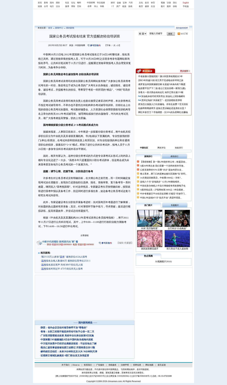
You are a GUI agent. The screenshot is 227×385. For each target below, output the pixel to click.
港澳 (40, 6)
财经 (113, 2)
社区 (67, 2)
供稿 (175, 6)
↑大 (114, 45)
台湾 (46, 6)
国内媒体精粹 (182, 28)
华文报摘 (101, 2)
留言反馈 (162, 365)
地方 (52, 6)
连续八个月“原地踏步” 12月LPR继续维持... (160, 181)
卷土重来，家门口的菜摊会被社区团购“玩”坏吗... (163, 173)
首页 (40, 2)
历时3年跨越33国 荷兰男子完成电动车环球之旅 (160, 80)
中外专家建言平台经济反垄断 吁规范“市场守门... (163, 193)
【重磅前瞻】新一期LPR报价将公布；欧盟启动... (163, 162)
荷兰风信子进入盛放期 (177, 248)
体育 (153, 2)
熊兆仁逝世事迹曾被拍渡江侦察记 (58, 347)
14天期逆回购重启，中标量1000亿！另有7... (161, 177)
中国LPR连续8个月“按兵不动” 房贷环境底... (161, 197)
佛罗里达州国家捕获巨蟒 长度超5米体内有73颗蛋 (161, 84)
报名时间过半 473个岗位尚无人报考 (62, 269)
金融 (119, 2)
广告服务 (100, 365)
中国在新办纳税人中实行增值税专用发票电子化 (162, 185)
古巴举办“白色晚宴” (177, 228)
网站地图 (149, 365)
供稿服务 (112, 365)
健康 (147, 6)
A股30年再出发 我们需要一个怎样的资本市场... (162, 166)
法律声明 (125, 365)
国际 (58, 2)
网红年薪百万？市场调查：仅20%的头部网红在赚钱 (163, 112)
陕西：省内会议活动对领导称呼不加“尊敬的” (64, 327)
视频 (163, 2)
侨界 (90, 6)
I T (113, 6)
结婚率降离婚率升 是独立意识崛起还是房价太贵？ (162, 108)
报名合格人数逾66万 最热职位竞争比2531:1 (65, 261)
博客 (73, 6)
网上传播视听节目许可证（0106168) (72, 376)
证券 (125, 2)
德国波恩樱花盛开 (149, 248)
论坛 (73, 2)
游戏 (130, 6)
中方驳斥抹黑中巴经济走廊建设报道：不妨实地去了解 (69, 343)
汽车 (131, 2)
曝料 (79, 2)
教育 (141, 6)
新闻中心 (59, 28)
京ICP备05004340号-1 (141, 376)
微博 (67, 6)
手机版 (186, 6)
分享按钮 (85, 235)
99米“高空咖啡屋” (149, 228)
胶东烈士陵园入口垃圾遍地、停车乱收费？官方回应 (163, 104)
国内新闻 (70, 28)
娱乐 (147, 2)
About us (76, 365)
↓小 (117, 45)
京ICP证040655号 (97, 376)
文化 (141, 2)
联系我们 (88, 365)
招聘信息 (137, 365)
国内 (52, 2)
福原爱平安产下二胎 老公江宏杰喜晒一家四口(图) (161, 88)
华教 (102, 6)
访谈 (169, 2)
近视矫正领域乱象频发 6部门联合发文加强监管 (65, 355)
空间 (79, 6)
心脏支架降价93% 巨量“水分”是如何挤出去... (161, 169)
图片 (163, 6)
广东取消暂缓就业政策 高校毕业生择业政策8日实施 (67, 335)
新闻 (46, 2)
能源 (124, 6)
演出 (175, 2)
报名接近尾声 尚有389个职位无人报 (62, 265)
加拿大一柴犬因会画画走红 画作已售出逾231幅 (160, 92)
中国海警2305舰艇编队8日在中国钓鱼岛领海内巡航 (67, 339)
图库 (169, 6)
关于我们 (65, 365)
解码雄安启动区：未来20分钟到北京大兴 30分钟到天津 (69, 351)
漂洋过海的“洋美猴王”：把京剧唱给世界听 (161, 100)
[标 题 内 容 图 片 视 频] (142, 33)
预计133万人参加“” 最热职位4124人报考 (64, 257)
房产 (118, 6)
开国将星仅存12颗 (85, 347)
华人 (96, 6)
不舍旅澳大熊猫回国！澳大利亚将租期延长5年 (160, 76)
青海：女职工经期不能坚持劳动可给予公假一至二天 (67, 331)
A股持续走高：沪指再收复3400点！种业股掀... (162, 189)
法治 (58, 6)
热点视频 (148, 256)
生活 (153, 6)
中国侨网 (91, 2)
